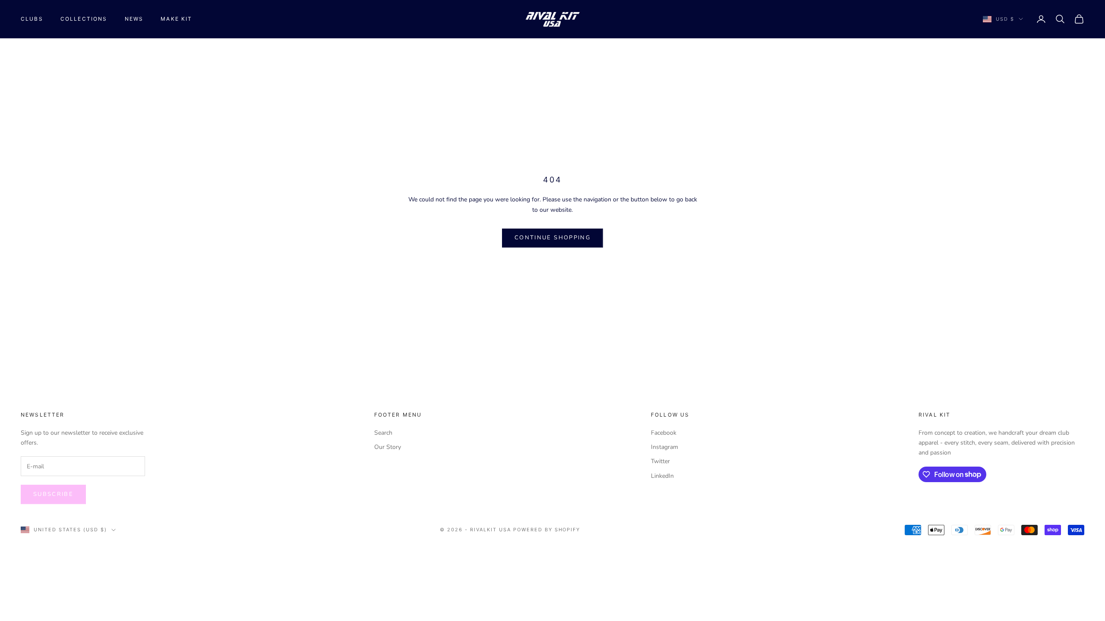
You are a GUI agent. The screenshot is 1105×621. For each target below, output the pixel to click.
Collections (83, 19)
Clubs (32, 19)
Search (383, 433)
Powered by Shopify (547, 530)
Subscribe (53, 494)
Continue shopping (552, 238)
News (134, 19)
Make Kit (176, 19)
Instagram (664, 447)
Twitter (660, 461)
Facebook (663, 433)
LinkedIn (662, 476)
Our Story (387, 447)
